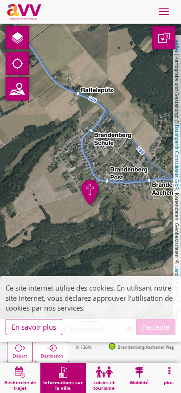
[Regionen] (17, 89)
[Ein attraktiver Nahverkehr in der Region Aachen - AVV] (24, 11)
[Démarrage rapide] (17, 37)
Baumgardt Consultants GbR (177, 157)
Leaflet (177, 44)
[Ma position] (17, 63)
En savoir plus (34, 327)
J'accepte (155, 327)
